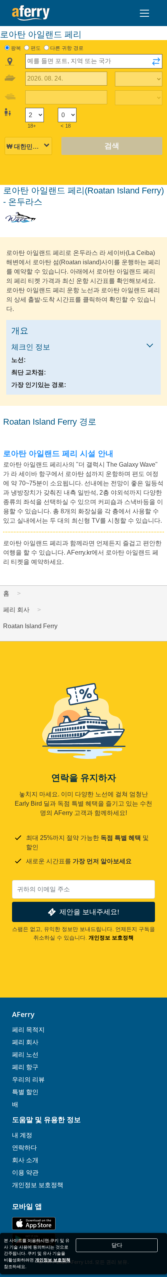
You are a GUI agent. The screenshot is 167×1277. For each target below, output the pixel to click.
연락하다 (24, 1147)
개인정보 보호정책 (111, 937)
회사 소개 (25, 1160)
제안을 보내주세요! (89, 912)
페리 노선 (25, 1054)
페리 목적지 (28, 1029)
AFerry (23, 1014)
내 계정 (22, 1135)
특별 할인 (25, 1091)
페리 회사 (25, 1042)
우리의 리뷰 (28, 1079)
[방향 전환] (156, 64)
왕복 (16, 48)
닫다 (116, 1245)
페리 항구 (25, 1067)
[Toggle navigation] (144, 13)
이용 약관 (25, 1172)
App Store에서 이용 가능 (34, 1223)
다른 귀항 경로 (67, 48)
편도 (36, 48)
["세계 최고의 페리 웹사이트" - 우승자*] (31, 13)
